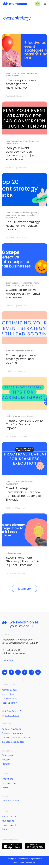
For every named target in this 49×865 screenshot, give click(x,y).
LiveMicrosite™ (9, 698)
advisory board (9, 783)
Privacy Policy (19, 862)
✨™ (12, 711)
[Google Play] (35, 846)
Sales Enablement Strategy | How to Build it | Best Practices (23, 561)
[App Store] (12, 846)
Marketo (6, 763)
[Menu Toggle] (45, 4)
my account (8, 820)
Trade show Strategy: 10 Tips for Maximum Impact (24, 424)
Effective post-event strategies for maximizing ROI (21, 84)
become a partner (10, 800)
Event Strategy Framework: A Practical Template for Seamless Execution (23, 494)
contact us (7, 660)
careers (6, 787)
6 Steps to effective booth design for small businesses (23, 293)
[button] (37, 3)
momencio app (9, 689)
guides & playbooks (11, 728)
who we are (7, 778)
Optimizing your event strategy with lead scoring (22, 359)
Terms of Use (30, 862)
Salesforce (7, 755)
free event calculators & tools (16, 737)
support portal (9, 825)
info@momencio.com (15, 653)
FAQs (4, 829)
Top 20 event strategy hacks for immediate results (23, 226)
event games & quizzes (13, 741)
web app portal (9, 816)
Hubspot (6, 759)
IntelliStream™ (9, 702)
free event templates (12, 733)
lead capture (8, 694)
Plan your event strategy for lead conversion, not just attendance (21, 153)
